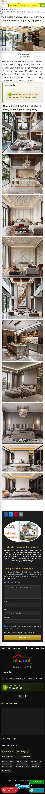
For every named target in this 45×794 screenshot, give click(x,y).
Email (6, 609)
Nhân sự (16, 648)
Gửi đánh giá (22, 638)
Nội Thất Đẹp (24, 5)
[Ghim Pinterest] (16, 514)
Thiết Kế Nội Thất (7, 752)
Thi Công (34, 5)
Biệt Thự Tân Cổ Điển (23, 757)
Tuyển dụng (28, 648)
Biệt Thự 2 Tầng (22, 761)
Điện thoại (7, 617)
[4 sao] (15, 582)
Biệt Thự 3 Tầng (36, 761)
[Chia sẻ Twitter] (11, 514)
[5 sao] (18, 582)
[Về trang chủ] (36, 782)
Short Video (36, 766)
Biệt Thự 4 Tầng (7, 766)
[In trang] (21, 514)
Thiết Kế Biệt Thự (22, 752)
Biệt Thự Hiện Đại (7, 757)
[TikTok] (25, 696)
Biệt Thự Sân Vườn (22, 766)
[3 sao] (12, 582)
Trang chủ (3, 9)
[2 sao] (8, 582)
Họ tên (6, 601)
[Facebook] (19, 696)
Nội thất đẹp (12, 9)
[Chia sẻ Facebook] (6, 514)
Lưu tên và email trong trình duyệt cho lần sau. (20, 632)
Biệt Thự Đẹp (13, 5)
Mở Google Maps (9, 739)
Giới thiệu (6, 648)
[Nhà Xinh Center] (22, 659)
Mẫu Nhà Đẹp (6, 771)
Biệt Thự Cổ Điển (7, 761)
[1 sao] (5, 582)
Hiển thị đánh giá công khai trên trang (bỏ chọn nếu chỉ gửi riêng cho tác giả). (22, 627)
